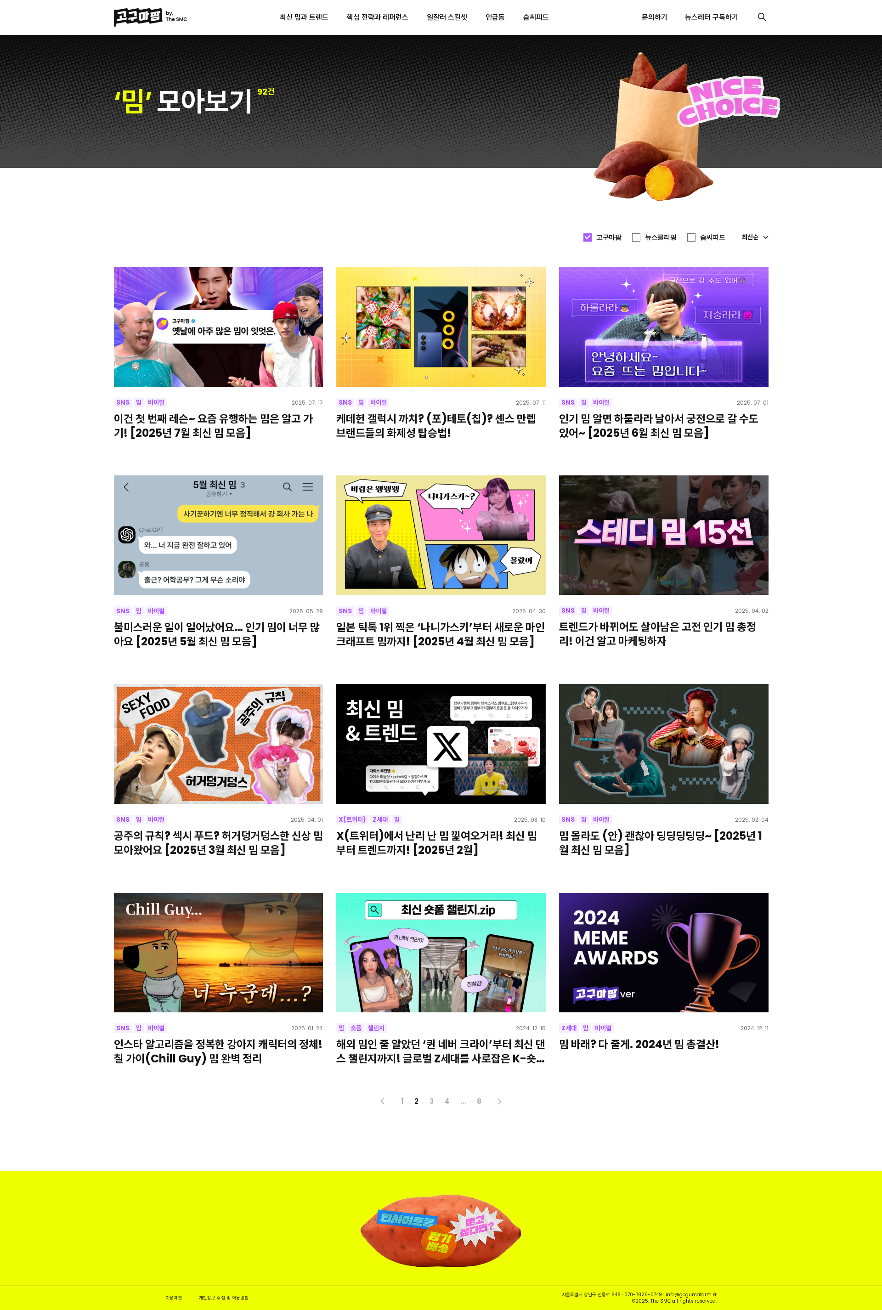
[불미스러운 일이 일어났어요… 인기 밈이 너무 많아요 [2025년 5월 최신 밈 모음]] (218, 535)
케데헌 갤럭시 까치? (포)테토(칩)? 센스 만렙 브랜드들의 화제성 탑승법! (436, 426)
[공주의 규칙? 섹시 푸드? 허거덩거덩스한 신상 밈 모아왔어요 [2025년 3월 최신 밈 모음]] (218, 744)
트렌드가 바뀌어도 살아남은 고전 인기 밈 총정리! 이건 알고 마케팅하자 (657, 634)
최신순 (750, 237)
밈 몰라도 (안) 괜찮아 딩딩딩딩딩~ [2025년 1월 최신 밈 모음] (660, 843)
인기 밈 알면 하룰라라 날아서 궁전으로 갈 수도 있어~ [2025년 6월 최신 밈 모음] (658, 426)
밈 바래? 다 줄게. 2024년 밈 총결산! (639, 1044)
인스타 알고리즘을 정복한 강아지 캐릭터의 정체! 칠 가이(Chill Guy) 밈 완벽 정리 (218, 1051)
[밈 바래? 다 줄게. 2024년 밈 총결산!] (664, 952)
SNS (123, 402)
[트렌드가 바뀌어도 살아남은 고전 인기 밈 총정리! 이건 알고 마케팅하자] (664, 535)
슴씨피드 (712, 237)
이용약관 (173, 1297)
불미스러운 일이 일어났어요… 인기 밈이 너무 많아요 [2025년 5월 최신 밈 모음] (217, 634)
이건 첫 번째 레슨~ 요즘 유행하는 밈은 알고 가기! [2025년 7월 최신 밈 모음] (213, 426)
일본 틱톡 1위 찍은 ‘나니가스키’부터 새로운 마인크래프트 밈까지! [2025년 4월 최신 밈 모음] (440, 634)
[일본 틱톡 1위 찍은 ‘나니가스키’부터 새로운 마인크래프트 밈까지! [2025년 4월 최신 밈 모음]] (441, 535)
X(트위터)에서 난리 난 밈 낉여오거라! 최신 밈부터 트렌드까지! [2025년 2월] (436, 843)
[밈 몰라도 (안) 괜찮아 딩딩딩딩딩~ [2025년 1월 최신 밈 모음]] (664, 744)
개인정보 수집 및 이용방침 (224, 1297)
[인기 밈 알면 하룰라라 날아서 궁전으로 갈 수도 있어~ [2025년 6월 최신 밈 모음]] (664, 326)
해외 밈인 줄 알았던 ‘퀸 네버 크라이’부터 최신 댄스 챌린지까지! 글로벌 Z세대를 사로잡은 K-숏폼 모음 (440, 1051)
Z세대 (380, 819)
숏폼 (356, 1028)
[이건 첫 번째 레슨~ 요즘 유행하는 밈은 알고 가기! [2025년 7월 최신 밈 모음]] (218, 326)
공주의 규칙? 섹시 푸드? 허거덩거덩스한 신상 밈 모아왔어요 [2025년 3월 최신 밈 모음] (218, 843)
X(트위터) (352, 819)
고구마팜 (608, 237)
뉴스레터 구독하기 (711, 17)
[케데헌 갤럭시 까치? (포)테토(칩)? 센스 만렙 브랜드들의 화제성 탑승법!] (441, 326)
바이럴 (156, 402)
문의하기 (654, 17)
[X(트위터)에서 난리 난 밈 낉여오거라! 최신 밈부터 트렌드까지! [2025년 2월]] (441, 743)
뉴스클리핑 (660, 237)
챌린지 (376, 1028)
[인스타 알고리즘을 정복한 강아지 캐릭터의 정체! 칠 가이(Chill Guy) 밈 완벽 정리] (218, 952)
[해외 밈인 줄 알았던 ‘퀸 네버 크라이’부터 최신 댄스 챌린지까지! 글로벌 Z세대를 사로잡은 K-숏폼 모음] (441, 952)
